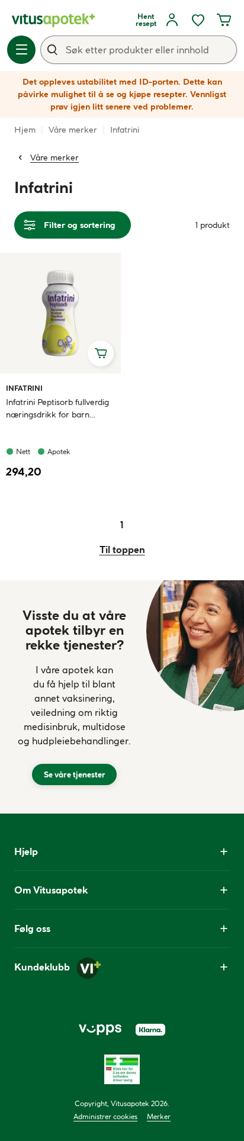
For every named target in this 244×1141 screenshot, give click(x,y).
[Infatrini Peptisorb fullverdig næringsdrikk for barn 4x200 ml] (60, 313)
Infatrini (24, 388)
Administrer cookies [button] (105, 1116)
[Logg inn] (172, 20)
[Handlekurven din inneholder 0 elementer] (224, 20)
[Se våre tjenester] (74, 696)
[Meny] (21, 50)
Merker (159, 1116)
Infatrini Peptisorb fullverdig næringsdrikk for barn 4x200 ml (57, 409)
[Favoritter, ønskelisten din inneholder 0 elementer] (198, 20)
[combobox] (138, 50)
